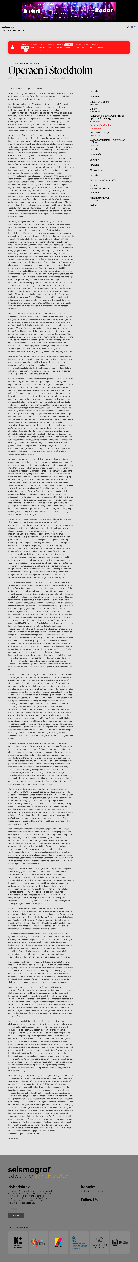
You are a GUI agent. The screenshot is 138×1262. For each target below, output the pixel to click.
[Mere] (23, 30)
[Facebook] (86, 1204)
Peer (20, 30)
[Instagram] (82, 1204)
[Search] (128, 27)
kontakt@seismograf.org (92, 1190)
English (135, 27)
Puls (14, 30)
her (33, 1202)
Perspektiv (6, 30)
